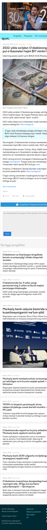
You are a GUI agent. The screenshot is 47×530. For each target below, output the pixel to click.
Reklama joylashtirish (33, 512)
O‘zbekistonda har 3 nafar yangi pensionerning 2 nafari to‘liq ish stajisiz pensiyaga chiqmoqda (23, 285)
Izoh (17, 196)
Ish (27, 517)
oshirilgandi (14, 162)
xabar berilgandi (33, 171)
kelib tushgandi (26, 124)
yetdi (37, 164)
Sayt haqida (30, 515)
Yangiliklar (17, 36)
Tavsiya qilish (29, 196)
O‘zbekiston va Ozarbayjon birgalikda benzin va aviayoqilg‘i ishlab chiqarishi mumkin (23, 257)
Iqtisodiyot (16, 280)
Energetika (16, 251)
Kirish (7, 234)
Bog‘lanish (30, 509)
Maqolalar (28, 36)
